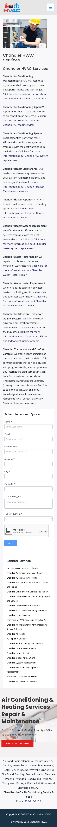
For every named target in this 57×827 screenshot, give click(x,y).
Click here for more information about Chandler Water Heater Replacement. (25, 301)
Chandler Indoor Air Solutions (21, 657)
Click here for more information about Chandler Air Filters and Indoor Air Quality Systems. (25, 336)
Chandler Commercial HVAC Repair (23, 605)
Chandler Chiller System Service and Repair (27, 591)
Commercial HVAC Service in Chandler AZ (26, 619)
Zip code (9, 483)
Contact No (10, 446)
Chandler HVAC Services (18, 615)
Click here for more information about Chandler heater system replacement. (24, 244)
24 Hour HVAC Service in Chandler (23, 568)
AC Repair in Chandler (17, 638)
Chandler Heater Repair (18, 653)
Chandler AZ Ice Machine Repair (22, 577)
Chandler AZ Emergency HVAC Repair (25, 572)
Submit (10, 543)
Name (8, 421)
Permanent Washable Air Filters (22, 676)
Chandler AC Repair (16, 633)
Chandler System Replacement (21, 662)
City (7, 471)
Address (9, 458)
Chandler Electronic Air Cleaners (22, 681)
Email (7, 434)
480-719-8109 (33, 801)
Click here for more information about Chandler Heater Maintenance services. (23, 186)
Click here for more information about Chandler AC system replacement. (25, 156)
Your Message (12, 496)
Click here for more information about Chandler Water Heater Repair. (25, 270)
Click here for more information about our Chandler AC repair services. (24, 120)
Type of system (13, 513)
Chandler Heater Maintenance (21, 648)
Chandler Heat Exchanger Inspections (25, 643)
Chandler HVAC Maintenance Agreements (27, 610)
